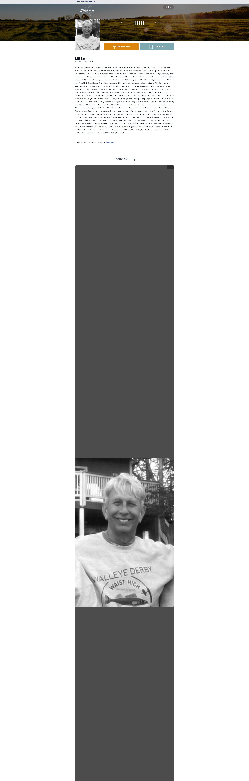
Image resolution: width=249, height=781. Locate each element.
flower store (110, 142)
